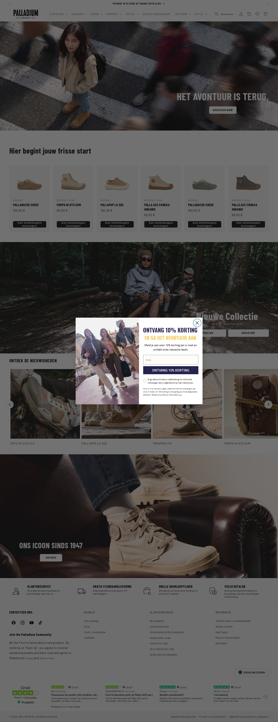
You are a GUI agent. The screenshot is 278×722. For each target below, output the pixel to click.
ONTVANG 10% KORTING (170, 370)
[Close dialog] (197, 323)
